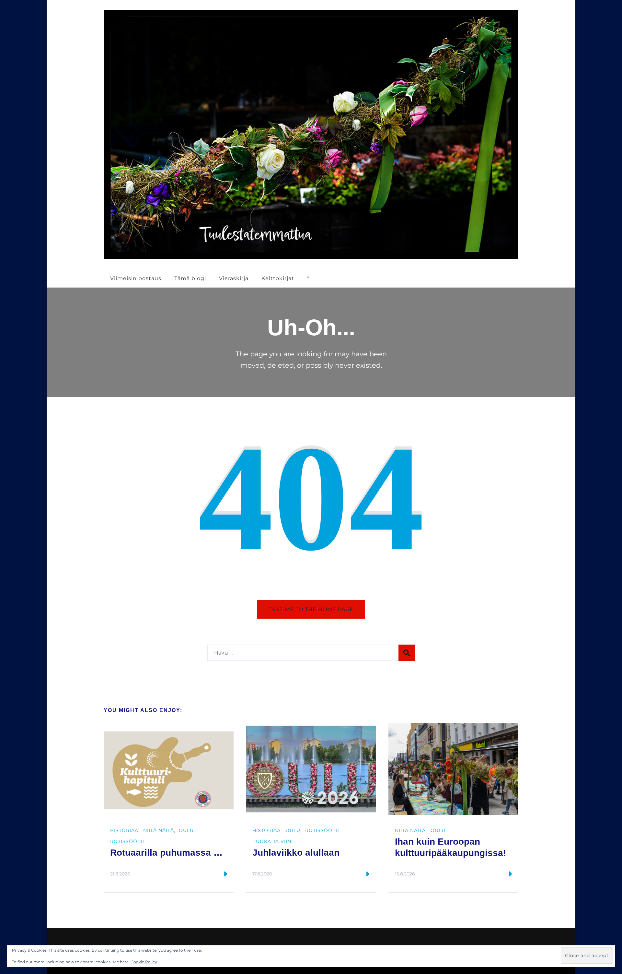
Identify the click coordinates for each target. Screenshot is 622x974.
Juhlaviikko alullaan (296, 853)
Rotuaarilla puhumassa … (166, 853)
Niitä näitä (158, 830)
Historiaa (124, 830)
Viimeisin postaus (135, 278)
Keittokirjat (277, 278)
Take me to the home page (311, 609)
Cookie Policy (144, 961)
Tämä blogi (190, 278)
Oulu (186, 830)
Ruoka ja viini (272, 841)
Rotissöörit (127, 841)
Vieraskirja (233, 278)
